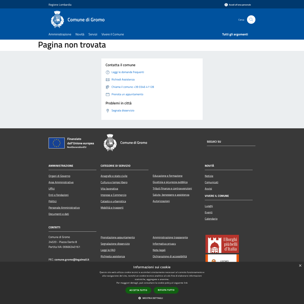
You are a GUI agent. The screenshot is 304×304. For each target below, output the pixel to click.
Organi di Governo (59, 176)
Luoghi (209, 206)
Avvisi (208, 188)
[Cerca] (251, 19)
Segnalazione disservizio (115, 244)
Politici (53, 201)
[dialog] (152, 283)
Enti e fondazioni (59, 195)
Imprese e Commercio (113, 195)
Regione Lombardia (60, 4)
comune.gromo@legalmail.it (72, 259)
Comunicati (211, 182)
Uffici (52, 188)
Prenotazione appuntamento (118, 237)
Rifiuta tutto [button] (166, 290)
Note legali (159, 250)
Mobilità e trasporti (112, 207)
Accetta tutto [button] (138, 290)
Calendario (211, 219)
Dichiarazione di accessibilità (170, 256)
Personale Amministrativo (64, 207)
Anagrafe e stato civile (114, 176)
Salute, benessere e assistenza (171, 195)
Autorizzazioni (161, 201)
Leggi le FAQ (108, 250)
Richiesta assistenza (113, 256)
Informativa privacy (164, 244)
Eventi (209, 212)
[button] (152, 298)
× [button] (300, 265)
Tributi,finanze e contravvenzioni (172, 188)
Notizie (209, 176)
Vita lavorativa (109, 188)
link (186, 282)
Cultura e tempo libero (114, 182)
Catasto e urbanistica (113, 201)
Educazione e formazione (167, 176)
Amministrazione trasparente (170, 237)
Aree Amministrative (61, 182)
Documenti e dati (59, 214)
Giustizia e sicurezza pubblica (170, 182)
